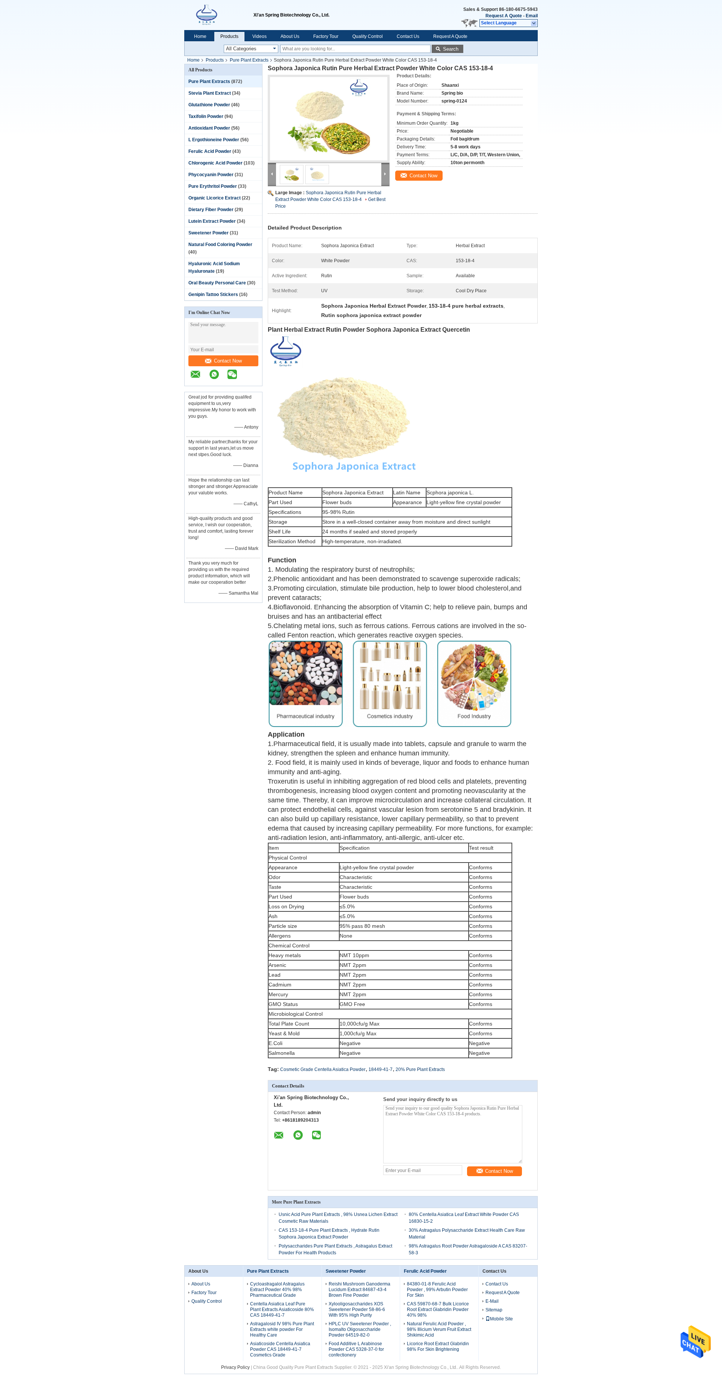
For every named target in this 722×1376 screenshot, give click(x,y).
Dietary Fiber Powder (211, 209)
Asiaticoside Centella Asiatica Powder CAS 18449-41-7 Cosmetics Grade (280, 1349)
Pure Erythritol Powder (212, 186)
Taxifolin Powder (205, 116)
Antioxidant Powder (209, 128)
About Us (290, 36)
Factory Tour (325, 36)
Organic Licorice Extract (214, 198)
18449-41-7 (381, 1069)
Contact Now (228, 361)
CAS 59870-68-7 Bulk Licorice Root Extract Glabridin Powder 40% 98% (438, 1309)
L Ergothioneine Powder (213, 139)
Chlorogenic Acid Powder (215, 163)
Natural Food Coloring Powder (220, 244)
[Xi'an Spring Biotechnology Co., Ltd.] (218, 15)
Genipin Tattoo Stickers (213, 294)
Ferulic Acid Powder (209, 151)
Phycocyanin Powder (211, 174)
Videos (259, 36)
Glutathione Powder (209, 104)
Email (532, 15)
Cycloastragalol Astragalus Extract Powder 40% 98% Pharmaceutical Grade (277, 1289)
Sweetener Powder (208, 233)
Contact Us (408, 36)
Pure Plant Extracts (249, 60)
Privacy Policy (235, 1367)
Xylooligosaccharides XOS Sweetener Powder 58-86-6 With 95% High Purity (357, 1309)
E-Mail (492, 1301)
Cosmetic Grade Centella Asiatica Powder (323, 1069)
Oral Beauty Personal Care (217, 282)
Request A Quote (503, 15)
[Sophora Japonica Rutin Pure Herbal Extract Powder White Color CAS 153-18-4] (328, 118)
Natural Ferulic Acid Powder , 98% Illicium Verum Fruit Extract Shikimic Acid (439, 1329)
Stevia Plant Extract (209, 93)
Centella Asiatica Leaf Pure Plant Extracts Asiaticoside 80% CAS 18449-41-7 (282, 1309)
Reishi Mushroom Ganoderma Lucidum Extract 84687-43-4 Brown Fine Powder (359, 1289)
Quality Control (367, 36)
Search (450, 49)
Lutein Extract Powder (212, 221)
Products (229, 36)
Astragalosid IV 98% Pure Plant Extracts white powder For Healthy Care (282, 1329)
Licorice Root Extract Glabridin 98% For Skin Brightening (438, 1346)
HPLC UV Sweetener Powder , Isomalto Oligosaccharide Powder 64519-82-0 (360, 1329)
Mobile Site (501, 1319)
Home (200, 36)
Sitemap (493, 1310)
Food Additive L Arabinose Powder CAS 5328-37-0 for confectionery (356, 1349)
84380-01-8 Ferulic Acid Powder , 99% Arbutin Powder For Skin (437, 1289)
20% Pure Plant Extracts (420, 1069)
